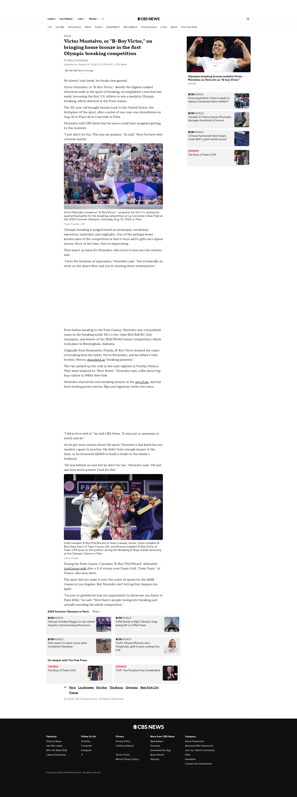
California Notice (125, 746)
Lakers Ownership (56, 755)
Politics (99, 27)
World (88, 27)
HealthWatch (113, 27)
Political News (54, 741)
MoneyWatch (131, 27)
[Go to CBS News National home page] (148, 18)
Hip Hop (101, 687)
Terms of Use (123, 755)
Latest (51, 19)
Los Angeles (86, 687)
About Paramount (194, 741)
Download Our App (160, 750)
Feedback (190, 759)
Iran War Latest (54, 746)
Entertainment (149, 27)
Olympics (132, 687)
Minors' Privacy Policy (127, 759)
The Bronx (116, 687)
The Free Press (189, 27)
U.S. (50, 27)
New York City (149, 687)
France (73, 692)
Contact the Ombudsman (198, 764)
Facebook (86, 746)
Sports (174, 27)
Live (81, 18)
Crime (163, 27)
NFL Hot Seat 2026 (56, 750)
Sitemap (154, 759)
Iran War (60, 27)
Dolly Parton (74, 27)
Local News (66, 19)
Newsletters (156, 741)
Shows (93, 19)
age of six (141, 382)
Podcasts (155, 746)
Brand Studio (157, 755)
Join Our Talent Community (200, 750)
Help (187, 755)
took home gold (75, 569)
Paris (72, 687)
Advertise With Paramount (199, 746)
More (96, 611)
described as (96, 360)
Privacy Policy (123, 741)
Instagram (86, 750)
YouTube (85, 741)
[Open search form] (248, 18)
